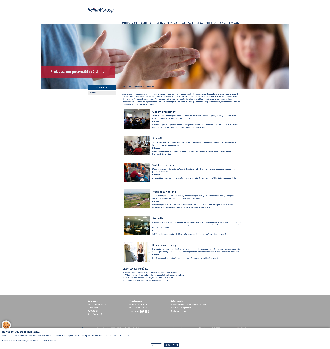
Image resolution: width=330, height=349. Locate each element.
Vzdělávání (101, 87)
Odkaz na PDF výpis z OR (181, 308)
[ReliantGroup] (102, 13)
